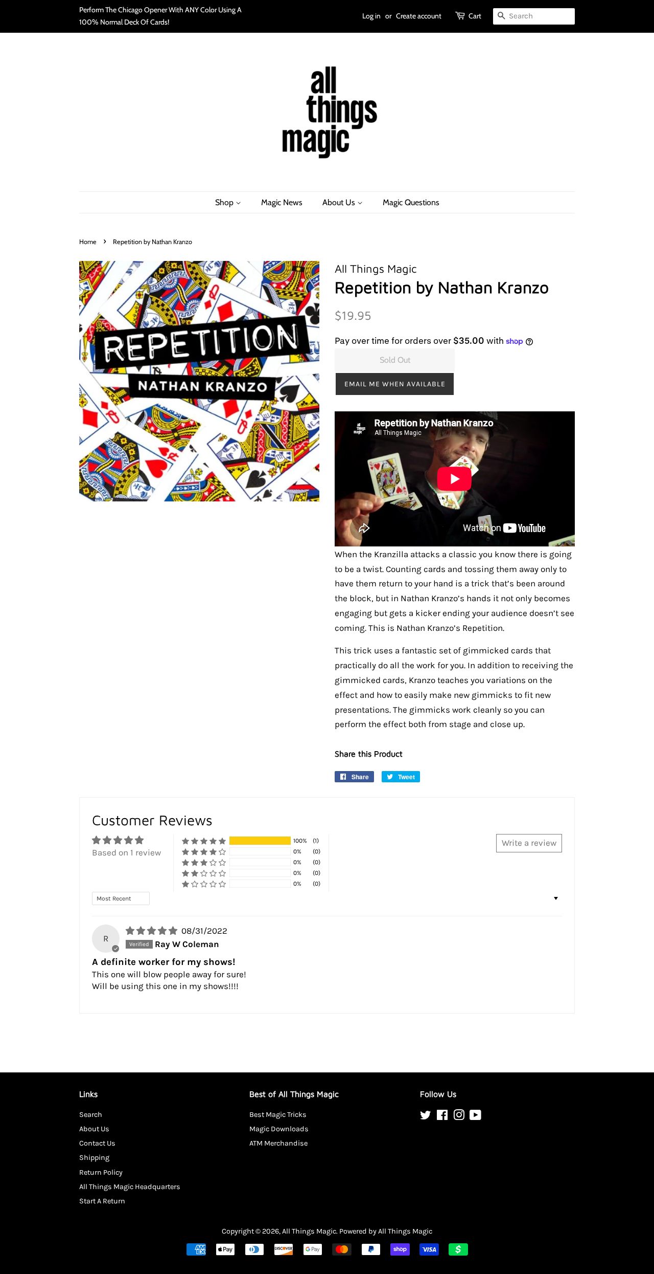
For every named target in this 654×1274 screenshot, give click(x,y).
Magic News (281, 202)
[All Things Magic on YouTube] (475, 1117)
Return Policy (101, 1172)
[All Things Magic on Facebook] (442, 1117)
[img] (152, 931)
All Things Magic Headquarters (129, 1186)
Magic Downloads (279, 1129)
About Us (339, 202)
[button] (395, 384)
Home (88, 242)
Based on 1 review (126, 852)
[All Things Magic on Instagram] (458, 1117)
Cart (475, 15)
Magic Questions (411, 202)
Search (90, 1114)
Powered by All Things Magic (385, 1231)
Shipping (94, 1157)
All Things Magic (309, 1231)
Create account (418, 15)
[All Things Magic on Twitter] (425, 1117)
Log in (371, 15)
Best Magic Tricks (278, 1114)
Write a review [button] (529, 843)
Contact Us (97, 1143)
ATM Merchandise (278, 1143)
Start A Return (102, 1201)
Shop (225, 202)
